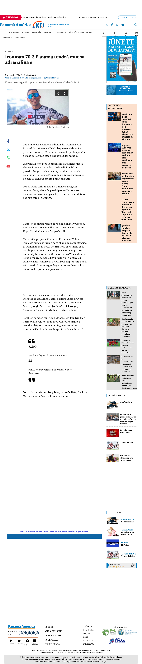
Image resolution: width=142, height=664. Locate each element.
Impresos (88, 643)
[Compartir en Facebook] (8, 140)
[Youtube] (123, 24)
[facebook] (112, 24)
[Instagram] (107, 24)
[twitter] (117, 24)
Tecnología (7, 37)
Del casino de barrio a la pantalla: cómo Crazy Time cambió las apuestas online (128, 183)
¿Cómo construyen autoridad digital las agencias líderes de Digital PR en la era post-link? (127, 209)
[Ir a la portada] (15, 25)
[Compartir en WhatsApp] (8, 158)
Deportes (61, 32)
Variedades (49, 32)
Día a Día (88, 629)
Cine (85, 636)
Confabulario (126, 402)
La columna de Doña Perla (127, 431)
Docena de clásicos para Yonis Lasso (126, 457)
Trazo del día (126, 442)
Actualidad (14, 32)
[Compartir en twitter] (8, 149)
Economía (36, 32)
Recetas (88, 640)
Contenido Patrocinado (115, 107)
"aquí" (104, 661)
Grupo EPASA (52, 644)
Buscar (49, 626)
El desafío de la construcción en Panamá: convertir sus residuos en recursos (127, 364)
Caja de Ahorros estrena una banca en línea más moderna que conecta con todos (127, 156)
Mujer (86, 633)
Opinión (25, 32)
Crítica (87, 626)
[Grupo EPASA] (117, 642)
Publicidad (51, 639)
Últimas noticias (119, 287)
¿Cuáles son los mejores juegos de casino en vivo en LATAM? (127, 233)
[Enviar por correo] (8, 166)
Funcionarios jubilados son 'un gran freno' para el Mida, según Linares (128, 419)
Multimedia (20, 37)
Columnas (114, 512)
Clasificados (53, 635)
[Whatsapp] (21, 633)
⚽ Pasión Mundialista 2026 (80, 32)
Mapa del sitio (54, 631)
